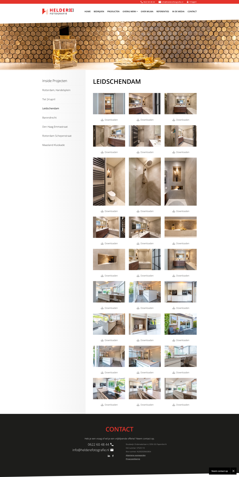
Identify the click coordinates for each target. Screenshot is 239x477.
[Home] (57, 11)
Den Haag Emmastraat (55, 126)
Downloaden (111, 119)
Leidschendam (50, 108)
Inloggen (193, 2)
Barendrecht (49, 117)
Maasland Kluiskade (53, 145)
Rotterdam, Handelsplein (56, 90)
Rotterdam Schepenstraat (57, 135)
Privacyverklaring (133, 459)
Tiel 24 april (48, 99)
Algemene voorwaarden (136, 455)
